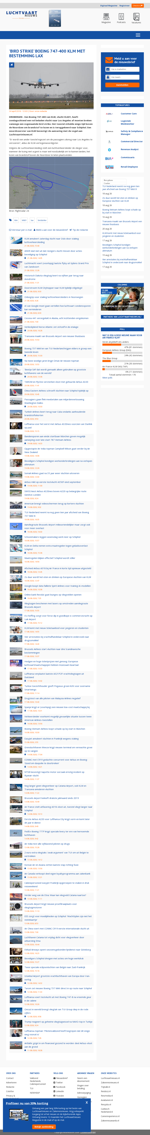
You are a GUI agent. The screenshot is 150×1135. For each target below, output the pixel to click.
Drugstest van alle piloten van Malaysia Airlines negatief (52, 698)
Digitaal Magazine (108, 5)
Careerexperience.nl (110, 1116)
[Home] (21, 15)
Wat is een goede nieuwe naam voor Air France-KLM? (122, 336)
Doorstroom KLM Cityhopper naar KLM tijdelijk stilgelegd (53, 287)
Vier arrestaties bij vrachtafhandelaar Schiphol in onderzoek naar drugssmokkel (122, 261)
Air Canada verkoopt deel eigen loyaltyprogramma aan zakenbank (57, 873)
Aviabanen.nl (107, 1100)
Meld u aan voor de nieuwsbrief (52, 229)
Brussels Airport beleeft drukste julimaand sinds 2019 (51, 798)
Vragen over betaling (83, 1087)
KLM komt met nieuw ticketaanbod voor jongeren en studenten (56, 628)
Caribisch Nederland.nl (107, 1110)
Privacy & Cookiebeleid (12, 1097)
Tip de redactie (80, 229)
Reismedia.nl (107, 1095)
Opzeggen (82, 1097)
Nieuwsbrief (62, 1078)
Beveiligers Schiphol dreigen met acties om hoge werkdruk (53, 958)
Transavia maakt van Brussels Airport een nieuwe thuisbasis (54, 336)
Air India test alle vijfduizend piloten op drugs (47, 843)
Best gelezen (108, 180)
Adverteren (11, 1082)
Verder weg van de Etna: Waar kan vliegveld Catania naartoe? (55, 895)
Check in (136, 5)
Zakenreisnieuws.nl (110, 1082)
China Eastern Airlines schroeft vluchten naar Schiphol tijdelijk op (56, 390)
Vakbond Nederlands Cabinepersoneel (38, 1081)
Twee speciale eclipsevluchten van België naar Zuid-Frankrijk (54, 967)
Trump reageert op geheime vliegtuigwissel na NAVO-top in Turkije (58, 1021)
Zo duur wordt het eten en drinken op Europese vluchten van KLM (57, 577)
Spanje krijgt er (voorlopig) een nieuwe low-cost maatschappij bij (57, 707)
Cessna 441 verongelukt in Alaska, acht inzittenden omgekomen (56, 318)
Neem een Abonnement (83, 1079)
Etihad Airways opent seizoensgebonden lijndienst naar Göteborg (57, 949)
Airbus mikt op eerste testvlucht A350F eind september (52, 482)
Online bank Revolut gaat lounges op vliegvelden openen (52, 594)
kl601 (24, 220)
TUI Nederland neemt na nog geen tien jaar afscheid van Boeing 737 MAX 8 (120, 188)
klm (16, 220)
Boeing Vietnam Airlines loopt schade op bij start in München (54, 728)
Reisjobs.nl (106, 1104)
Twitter (59, 1082)
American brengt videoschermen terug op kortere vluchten (54, 503)
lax (32, 220)
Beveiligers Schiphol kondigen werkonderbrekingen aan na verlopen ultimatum (120, 247)
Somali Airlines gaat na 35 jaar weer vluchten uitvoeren (51, 473)
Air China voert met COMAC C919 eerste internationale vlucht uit (56, 928)
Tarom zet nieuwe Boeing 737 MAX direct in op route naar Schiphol (58, 988)
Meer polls (107, 377)
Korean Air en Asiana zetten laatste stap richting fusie (51, 864)
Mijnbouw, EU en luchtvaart (119, 306)
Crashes (107, 183)
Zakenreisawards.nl (110, 1120)
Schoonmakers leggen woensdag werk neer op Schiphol (52, 536)
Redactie (10, 1086)
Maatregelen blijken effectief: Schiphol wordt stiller (49, 558)
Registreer (125, 5)
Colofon (10, 1091)
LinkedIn (60, 1091)
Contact (10, 1078)
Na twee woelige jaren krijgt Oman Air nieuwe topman (51, 360)
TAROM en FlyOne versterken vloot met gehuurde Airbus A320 (56, 381)
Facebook (60, 1086)
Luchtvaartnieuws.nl (110, 1078)
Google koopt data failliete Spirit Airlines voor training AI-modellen (57, 585)
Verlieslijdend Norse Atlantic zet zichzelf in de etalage (51, 326)
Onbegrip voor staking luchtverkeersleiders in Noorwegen (53, 297)
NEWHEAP (35, 1092)
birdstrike (42, 220)
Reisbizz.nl (106, 1091)
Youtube (60, 1095)
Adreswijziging (84, 1092)
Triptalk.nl (105, 1086)
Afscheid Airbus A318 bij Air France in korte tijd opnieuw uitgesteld (57, 568)
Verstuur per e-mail (22, 229)
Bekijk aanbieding (44, 1126)
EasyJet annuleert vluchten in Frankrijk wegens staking (51, 738)
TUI (31, 1088)
